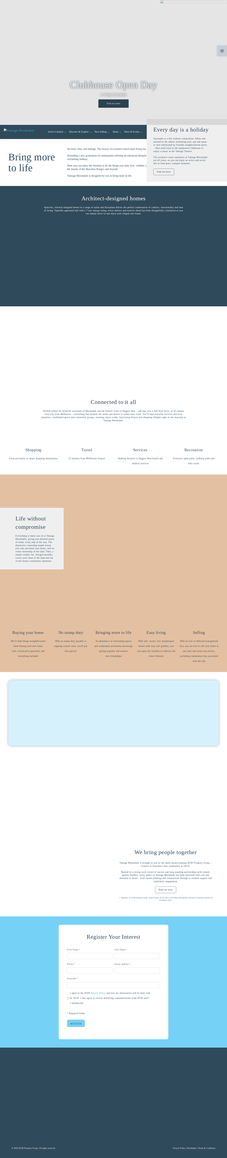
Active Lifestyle (55, 132)
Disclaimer (191, 1148)
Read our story (166, 889)
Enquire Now (184, 1130)
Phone (71, 964)
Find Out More (40, 801)
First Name (73, 949)
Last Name (120, 949)
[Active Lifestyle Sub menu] (65, 132)
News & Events (131, 132)
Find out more (113, 103)
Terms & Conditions (206, 1148)
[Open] (222, 50)
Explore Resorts (191, 733)
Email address (122, 964)
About (115, 132)
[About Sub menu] (120, 132)
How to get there (42, 1130)
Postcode (72, 978)
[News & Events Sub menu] (141, 132)
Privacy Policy (98, 993)
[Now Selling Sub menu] (108, 132)
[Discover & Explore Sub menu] (90, 132)
